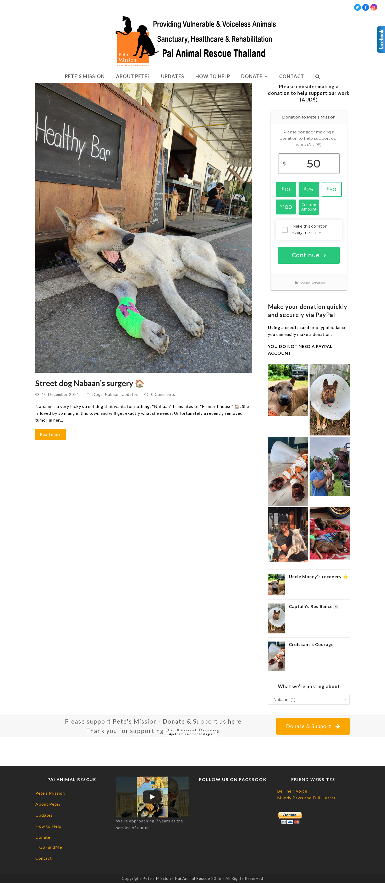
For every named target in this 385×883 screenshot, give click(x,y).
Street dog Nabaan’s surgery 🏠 (90, 383)
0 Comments (163, 394)
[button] (317, 76)
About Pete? (48, 803)
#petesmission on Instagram (192, 734)
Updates (130, 394)
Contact (43, 857)
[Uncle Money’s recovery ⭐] (288, 389)
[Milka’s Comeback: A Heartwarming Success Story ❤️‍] (330, 465)
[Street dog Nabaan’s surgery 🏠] (143, 227)
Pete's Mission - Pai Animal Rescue (176, 878)
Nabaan (112, 394)
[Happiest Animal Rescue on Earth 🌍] (152, 797)
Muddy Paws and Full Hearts (306, 797)
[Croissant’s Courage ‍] (288, 470)
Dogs (97, 394)
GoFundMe (50, 846)
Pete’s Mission (50, 792)
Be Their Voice (292, 790)
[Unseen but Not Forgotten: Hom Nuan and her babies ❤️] (330, 532)
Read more (51, 434)
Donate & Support (308, 726)
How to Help (48, 825)
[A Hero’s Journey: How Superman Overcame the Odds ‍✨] (288, 533)
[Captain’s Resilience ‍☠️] (330, 399)
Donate (42, 836)
